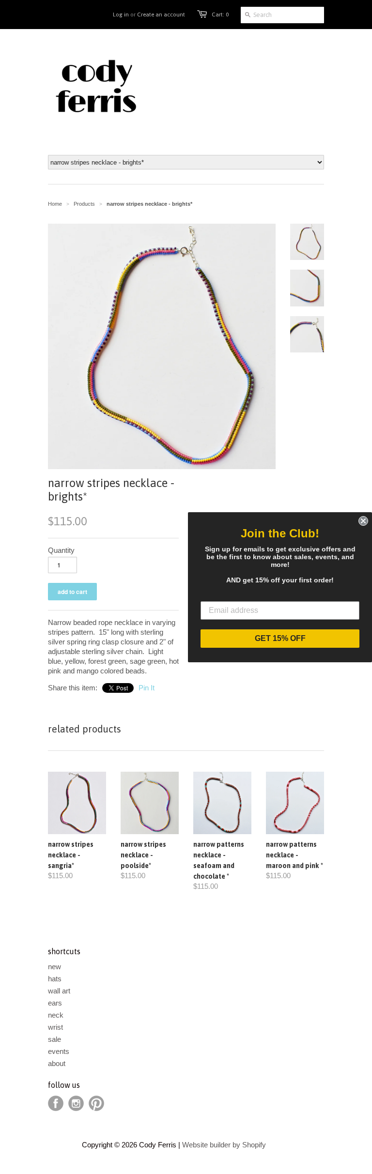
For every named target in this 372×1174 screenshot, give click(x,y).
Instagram (76, 1103)
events (58, 1051)
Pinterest (96, 1103)
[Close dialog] (363, 521)
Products (84, 204)
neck (55, 1015)
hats (55, 979)
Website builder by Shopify (224, 1145)
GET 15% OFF (280, 638)
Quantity (61, 550)
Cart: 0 (220, 14)
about (56, 1063)
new (54, 966)
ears (55, 1003)
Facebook (55, 1103)
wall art (59, 991)
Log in (121, 14)
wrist (55, 1027)
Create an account (161, 14)
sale (54, 1039)
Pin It (147, 688)
